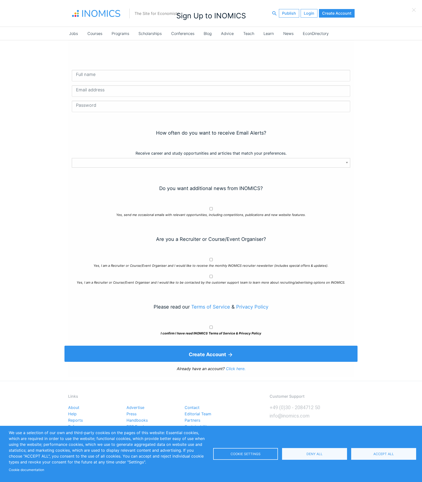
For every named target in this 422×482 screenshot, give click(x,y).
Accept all (383, 454)
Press (132, 414)
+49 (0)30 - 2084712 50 (295, 407)
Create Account (336, 13)
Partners (192, 420)
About (73, 408)
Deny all (314, 454)
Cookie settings (246, 454)
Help (72, 414)
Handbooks (137, 420)
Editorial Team (198, 414)
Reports (75, 420)
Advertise (135, 408)
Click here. (235, 368)
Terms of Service (210, 307)
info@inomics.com (290, 416)
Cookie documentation (26, 470)
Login (309, 13)
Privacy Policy (252, 307)
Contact (192, 408)
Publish (289, 13)
